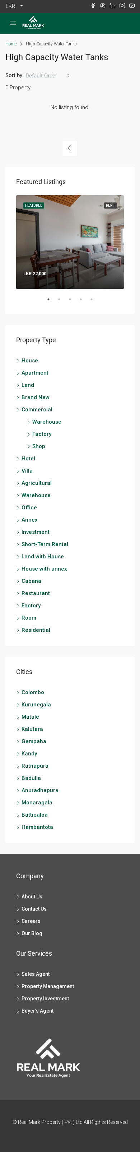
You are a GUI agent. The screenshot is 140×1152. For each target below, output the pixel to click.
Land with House (43, 556)
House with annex (44, 569)
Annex (30, 520)
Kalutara (32, 729)
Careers (31, 921)
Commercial (37, 409)
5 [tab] (95, 302)
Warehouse (46, 422)
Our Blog (32, 933)
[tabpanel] (70, 242)
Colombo (33, 692)
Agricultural (37, 483)
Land (28, 385)
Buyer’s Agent (37, 1011)
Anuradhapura (40, 790)
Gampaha (34, 741)
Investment (36, 532)
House (30, 360)
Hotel (28, 458)
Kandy (29, 753)
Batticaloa (35, 815)
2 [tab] (62, 302)
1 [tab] (52, 302)
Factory (41, 434)
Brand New (36, 397)
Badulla (31, 778)
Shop (38, 446)
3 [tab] (73, 302)
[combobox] (47, 75)
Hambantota (37, 827)
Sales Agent (36, 974)
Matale (30, 717)
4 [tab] (84, 302)
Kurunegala (36, 704)
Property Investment (45, 998)
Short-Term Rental (45, 544)
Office (29, 507)
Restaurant (36, 593)
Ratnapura (35, 766)
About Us (32, 896)
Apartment (35, 373)
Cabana (31, 581)
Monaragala (37, 802)
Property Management (48, 986)
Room (29, 618)
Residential (36, 630)
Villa (27, 471)
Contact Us (34, 909)
